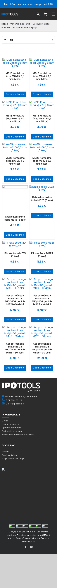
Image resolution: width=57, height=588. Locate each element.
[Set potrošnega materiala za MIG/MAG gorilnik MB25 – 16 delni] (42, 283)
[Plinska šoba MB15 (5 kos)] (15, 244)
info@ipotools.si (16, 403)
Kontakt (6, 451)
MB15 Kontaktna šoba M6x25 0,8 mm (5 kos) (15, 76)
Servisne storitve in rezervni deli (18, 434)
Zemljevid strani (10, 455)
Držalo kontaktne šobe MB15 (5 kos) (15, 218)
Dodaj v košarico (15, 94)
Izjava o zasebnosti (12, 427)
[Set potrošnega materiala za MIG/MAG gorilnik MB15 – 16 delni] (15, 283)
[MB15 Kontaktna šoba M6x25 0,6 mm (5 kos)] (42, 62)
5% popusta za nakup (13, 458)
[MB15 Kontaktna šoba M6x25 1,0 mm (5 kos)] (15, 105)
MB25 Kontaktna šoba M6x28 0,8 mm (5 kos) (42, 160)
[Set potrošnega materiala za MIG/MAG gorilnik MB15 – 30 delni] (15, 332)
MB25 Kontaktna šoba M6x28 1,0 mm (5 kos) (15, 160)
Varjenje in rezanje (20, 23)
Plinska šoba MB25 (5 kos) (42, 255)
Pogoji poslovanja (11, 424)
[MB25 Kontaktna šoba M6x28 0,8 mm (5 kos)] (42, 147)
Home (5, 23)
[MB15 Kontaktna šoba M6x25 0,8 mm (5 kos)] (15, 62)
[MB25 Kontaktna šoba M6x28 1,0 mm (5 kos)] (15, 147)
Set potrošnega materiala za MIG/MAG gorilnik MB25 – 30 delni (42, 348)
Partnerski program (12, 431)
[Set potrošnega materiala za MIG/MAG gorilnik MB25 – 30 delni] (42, 332)
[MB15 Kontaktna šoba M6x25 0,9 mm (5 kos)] (42, 105)
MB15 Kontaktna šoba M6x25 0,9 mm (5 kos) (42, 118)
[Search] (38, 14)
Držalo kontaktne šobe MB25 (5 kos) (42, 199)
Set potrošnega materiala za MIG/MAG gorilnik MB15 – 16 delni (15, 300)
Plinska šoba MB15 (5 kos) (15, 255)
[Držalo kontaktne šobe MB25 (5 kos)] (42, 188)
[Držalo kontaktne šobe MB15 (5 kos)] (15, 198)
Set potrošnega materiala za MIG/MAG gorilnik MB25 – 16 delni (42, 300)
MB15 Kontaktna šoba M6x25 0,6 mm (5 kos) (42, 76)
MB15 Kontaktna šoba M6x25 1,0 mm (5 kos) (15, 118)
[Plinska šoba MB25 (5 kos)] (42, 244)
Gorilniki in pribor (41, 23)
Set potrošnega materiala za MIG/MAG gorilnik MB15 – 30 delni (15, 348)
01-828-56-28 (15, 400)
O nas (5, 420)
